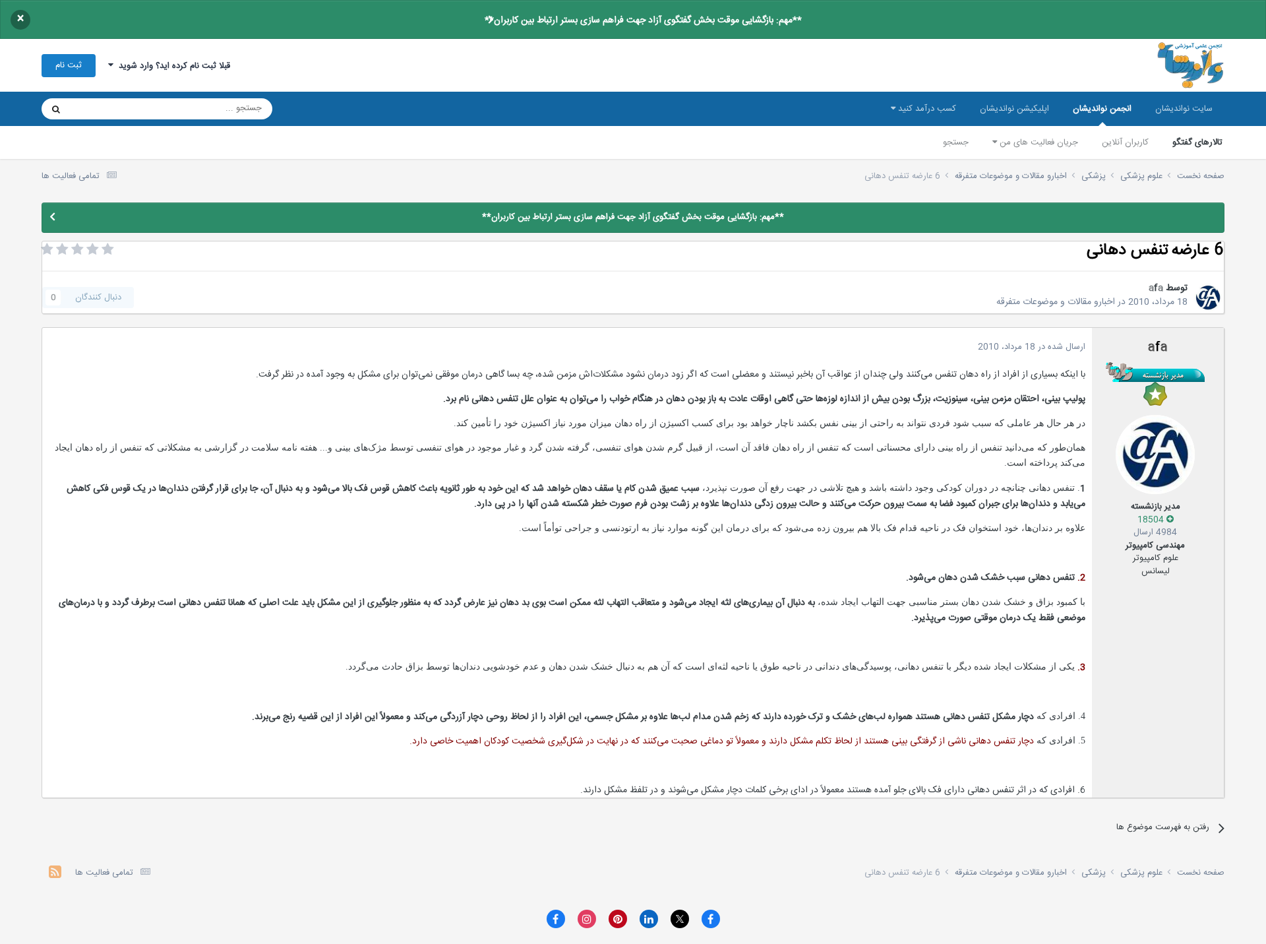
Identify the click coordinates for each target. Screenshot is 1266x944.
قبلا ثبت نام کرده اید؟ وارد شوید (171, 66)
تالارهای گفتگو (1197, 142)
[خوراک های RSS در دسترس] (55, 873)
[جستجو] (56, 108)
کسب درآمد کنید (925, 109)
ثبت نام (68, 65)
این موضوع (106, 108)
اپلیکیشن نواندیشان (1014, 109)
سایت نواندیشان (1184, 109)
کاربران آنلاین (1125, 142)
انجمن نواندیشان (1102, 109)
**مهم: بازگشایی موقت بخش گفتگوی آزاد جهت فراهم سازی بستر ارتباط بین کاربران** (643, 20)
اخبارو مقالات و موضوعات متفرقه (1055, 302)
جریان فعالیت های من (1037, 142)
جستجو (956, 142)
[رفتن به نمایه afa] (1207, 297)
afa (1156, 288)
